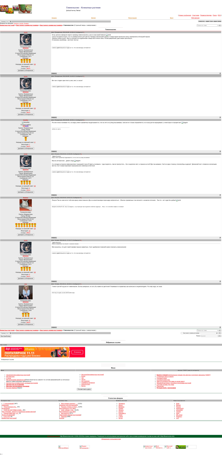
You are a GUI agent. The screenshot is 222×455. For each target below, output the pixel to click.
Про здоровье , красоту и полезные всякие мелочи (18, 411)
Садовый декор (162, 378)
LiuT (177, 418)
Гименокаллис (69, 25)
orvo (25, 284)
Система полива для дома (165, 384)
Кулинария (5, 408)
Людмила (26, 23)
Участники (195, 15)
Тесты (83, 379)
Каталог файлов (11, 388)
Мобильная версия (53, 436)
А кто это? (7, 416)
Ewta (177, 403)
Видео (83, 386)
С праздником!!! (9, 403)
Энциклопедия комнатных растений (18, 375)
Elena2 (178, 405)
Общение (5, 405)
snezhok (21, 23)
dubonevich (180, 408)
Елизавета (122, 413)
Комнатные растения (7, 25)
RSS (219, 15)
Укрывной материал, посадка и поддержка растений (174, 383)
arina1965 (179, 410)
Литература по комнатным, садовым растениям (22, 383)
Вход (171, 18)
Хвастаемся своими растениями (27, 25)
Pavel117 (179, 416)
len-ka (25, 32)
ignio (177, 413)
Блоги (83, 376)
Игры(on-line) (85, 384)
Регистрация (132, 18)
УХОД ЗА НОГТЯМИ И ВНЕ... (13, 410)
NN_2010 (179, 415)
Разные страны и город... (69, 407)
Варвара (25, 197)
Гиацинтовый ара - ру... (11, 413)
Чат (82, 378)
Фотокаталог (10, 376)
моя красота (65, 413)
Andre (120, 415)
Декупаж (64, 416)
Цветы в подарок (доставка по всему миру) (171, 381)
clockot (178, 411)
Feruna (178, 407)
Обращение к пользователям (111, 439)
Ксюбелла (16, 23)
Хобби (62, 418)
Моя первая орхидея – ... (69, 403)
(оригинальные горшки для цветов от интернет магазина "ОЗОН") (184, 375)
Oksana (121, 410)
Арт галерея (85, 381)
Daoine (121, 411)
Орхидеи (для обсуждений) (68, 405)
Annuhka (25, 120)
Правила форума (206, 15)
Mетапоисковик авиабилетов (15, 380)
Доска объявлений (8, 415)
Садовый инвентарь (163, 380)
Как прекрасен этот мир (67, 408)
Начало (54, 18)
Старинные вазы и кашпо (165, 376)
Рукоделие (160, 386)
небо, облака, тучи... (67, 410)
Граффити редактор (88, 382)
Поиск (215, 15)
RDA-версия (195, 18)
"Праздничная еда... (10, 407)
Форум (93, 18)
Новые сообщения (185, 15)
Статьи (8, 378)
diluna (121, 405)
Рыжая (121, 408)
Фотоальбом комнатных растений (92, 374)
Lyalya (121, 416)
